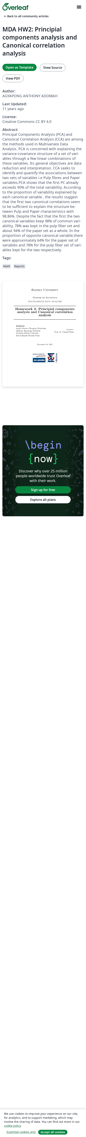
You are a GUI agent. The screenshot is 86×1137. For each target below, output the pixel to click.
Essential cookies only (21, 1132)
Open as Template (19, 67)
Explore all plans (43, 499)
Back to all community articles (26, 16)
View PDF (13, 78)
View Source (52, 67)
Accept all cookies (53, 1132)
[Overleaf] (15, 7)
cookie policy (12, 1126)
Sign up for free (43, 490)
